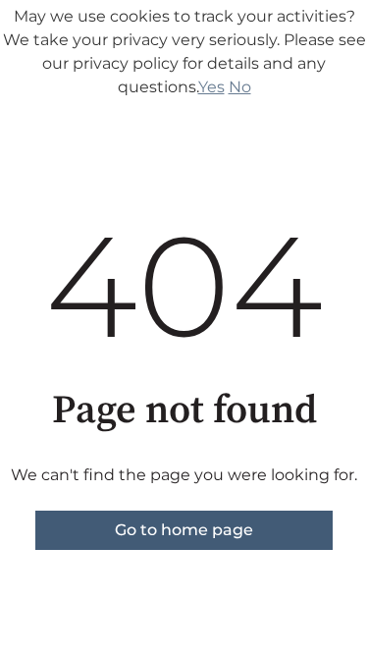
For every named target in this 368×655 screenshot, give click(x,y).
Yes (211, 87)
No (240, 87)
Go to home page (184, 529)
